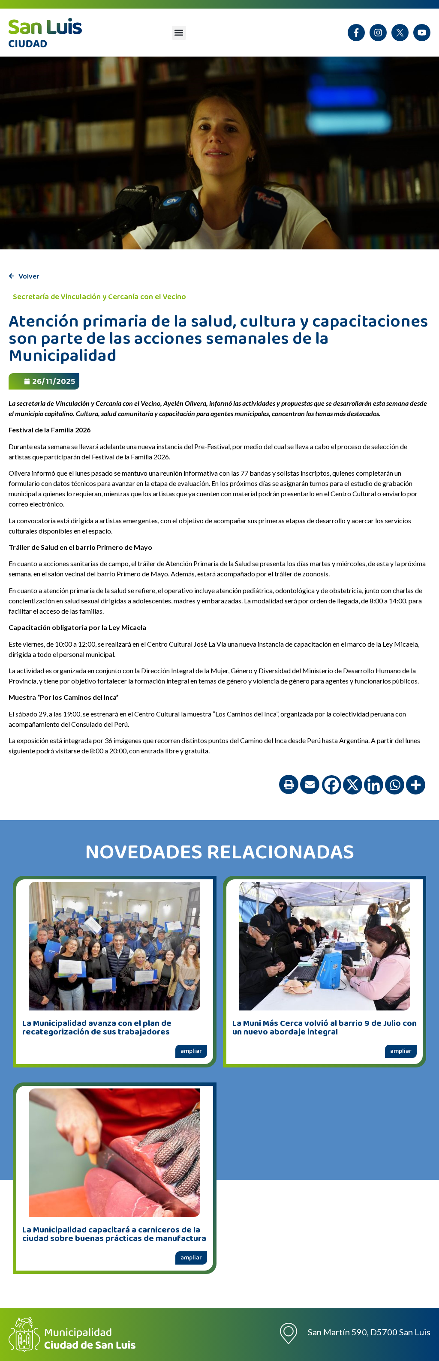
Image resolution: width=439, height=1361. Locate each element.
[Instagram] (378, 32)
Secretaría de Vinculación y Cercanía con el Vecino (99, 297)
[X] (400, 32)
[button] (179, 33)
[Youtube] (421, 32)
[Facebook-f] (356, 32)
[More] (415, 784)
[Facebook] (331, 784)
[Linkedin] (373, 784)
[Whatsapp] (394, 784)
